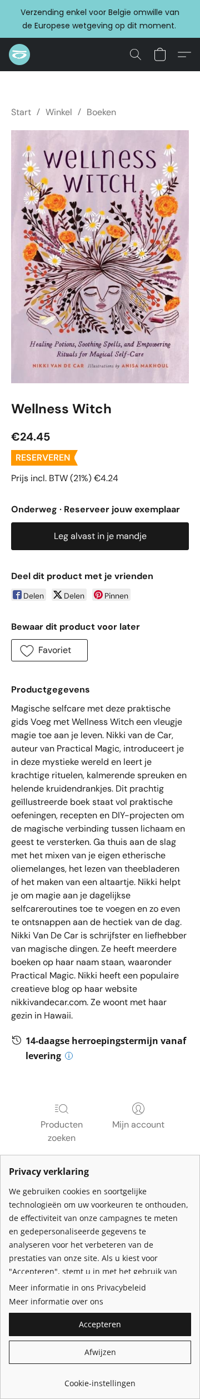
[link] (100, 1379)
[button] (20, 54)
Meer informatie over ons (56, 1301)
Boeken (101, 112)
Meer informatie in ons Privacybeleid (77, 1287)
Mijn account (138, 1124)
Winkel (59, 112)
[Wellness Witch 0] (100, 256)
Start (21, 112)
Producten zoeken (62, 1131)
